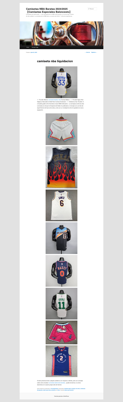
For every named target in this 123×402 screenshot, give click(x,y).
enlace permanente (69, 390)
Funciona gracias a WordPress (61, 396)
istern (58, 390)
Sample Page (35, 47)
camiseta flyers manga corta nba (72, 388)
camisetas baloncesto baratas (57, 383)
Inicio (27, 47)
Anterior (87, 52)
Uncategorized (54, 388)
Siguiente (94, 52)
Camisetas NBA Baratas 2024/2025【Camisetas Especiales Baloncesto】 (49, 10)
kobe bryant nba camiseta (49, 390)
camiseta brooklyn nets (54, 100)
